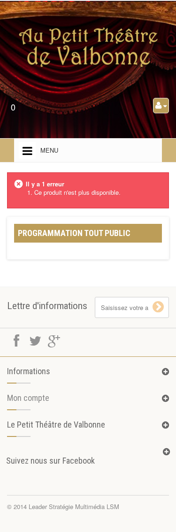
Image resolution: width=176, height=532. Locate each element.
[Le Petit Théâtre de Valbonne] (88, 47)
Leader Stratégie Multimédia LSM (74, 506)
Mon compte (28, 398)
